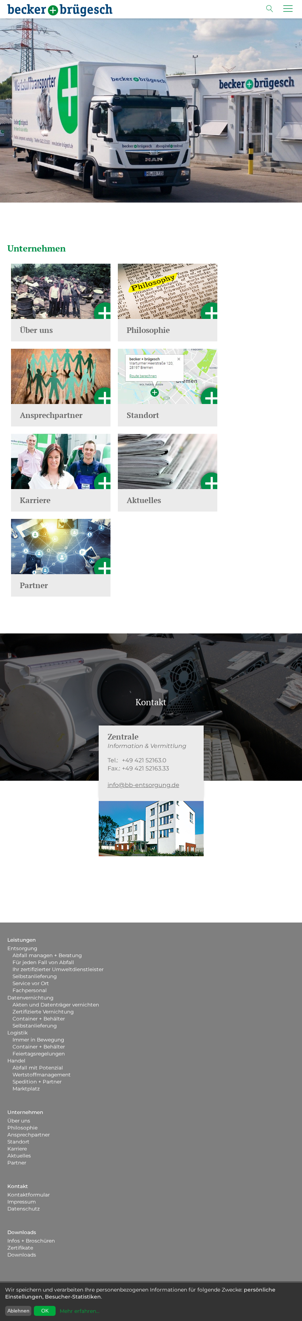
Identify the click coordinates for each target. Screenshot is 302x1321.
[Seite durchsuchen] (270, 10)
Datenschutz (23, 1209)
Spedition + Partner (37, 1082)
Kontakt (17, 1186)
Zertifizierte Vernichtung (43, 1012)
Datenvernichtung (30, 998)
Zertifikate (20, 1248)
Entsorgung (22, 948)
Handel (16, 1061)
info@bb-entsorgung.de (143, 784)
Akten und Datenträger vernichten (56, 1005)
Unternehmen (25, 1112)
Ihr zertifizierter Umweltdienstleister (58, 969)
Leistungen (21, 940)
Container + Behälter (39, 1019)
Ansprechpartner (28, 1135)
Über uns (18, 1121)
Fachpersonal (30, 990)
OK (45, 1311)
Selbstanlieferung (35, 976)
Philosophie (22, 1128)
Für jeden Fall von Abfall (43, 962)
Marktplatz (26, 1089)
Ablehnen (18, 1311)
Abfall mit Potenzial (38, 1068)
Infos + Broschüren (31, 1241)
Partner (16, 1163)
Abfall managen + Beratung (47, 955)
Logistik (17, 1033)
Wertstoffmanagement (42, 1075)
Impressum (21, 1202)
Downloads (21, 1232)
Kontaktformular (28, 1195)
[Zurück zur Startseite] (59, 10)
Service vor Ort (31, 983)
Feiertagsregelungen (39, 1054)
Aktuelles (19, 1156)
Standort (18, 1142)
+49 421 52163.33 (145, 768)
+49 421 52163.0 (144, 760)
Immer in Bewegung (38, 1040)
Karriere (17, 1149)
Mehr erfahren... (79, 1311)
